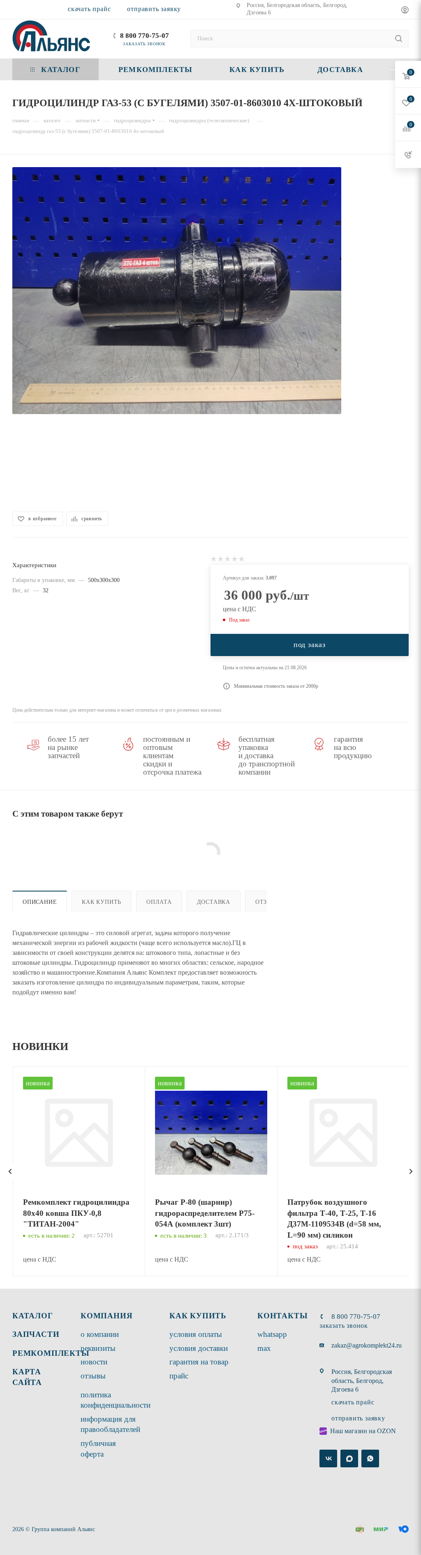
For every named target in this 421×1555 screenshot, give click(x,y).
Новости (94, 1361)
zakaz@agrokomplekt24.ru (366, 1345)
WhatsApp (272, 1334)
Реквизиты (98, 1348)
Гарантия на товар (199, 1361)
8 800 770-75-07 (144, 36)
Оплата (159, 902)
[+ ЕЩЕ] (394, 69)
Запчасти (35, 1334)
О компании (100, 1334)
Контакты (282, 1315)
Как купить (101, 902)
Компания (106, 1315)
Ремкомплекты (51, 1353)
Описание (40, 902)
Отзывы (93, 1375)
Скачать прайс (89, 8)
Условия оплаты (195, 1334)
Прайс (178, 1375)
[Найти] (399, 38)
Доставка (213, 902)
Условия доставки (198, 1348)
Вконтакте (328, 1458)
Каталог (32, 1315)
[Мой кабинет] (405, 11)
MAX (264, 1348)
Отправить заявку (154, 8)
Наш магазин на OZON (363, 1430)
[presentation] (10, 1171)
